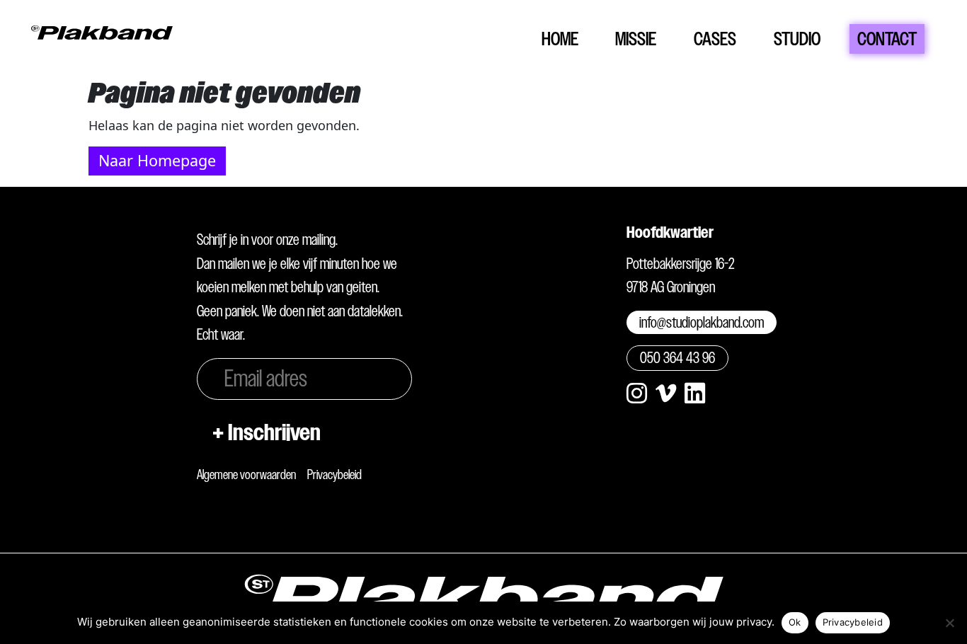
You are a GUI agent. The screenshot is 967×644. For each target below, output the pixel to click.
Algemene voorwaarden (246, 474)
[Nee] (949, 623)
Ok (795, 622)
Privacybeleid (334, 474)
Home (560, 39)
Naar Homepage (157, 160)
